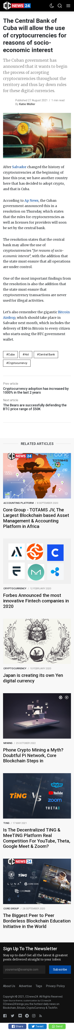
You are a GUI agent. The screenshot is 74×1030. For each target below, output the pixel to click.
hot (27, 354)
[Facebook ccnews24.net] (5, 1015)
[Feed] (41, 1015)
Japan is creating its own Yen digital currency (33, 678)
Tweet (39, 1026)
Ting (6, 823)
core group (11, 908)
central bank (47, 354)
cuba (11, 354)
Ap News (31, 201)
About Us (9, 986)
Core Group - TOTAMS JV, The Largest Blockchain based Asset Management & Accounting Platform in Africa (36, 518)
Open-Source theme (12, 1000)
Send (58, 1026)
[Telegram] (27, 1015)
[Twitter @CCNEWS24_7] (12, 1015)
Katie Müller (27, 104)
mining (8, 743)
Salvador (19, 167)
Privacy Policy (55, 986)
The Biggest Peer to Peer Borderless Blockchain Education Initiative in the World (37, 921)
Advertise (25, 986)
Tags (39, 986)
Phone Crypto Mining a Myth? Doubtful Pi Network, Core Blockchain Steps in (33, 755)
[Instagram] (34, 1015)
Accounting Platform (18, 503)
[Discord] (20, 1015)
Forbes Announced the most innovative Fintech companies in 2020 (36, 601)
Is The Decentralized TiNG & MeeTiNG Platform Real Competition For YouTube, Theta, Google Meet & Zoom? (36, 838)
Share (19, 1026)
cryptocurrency (17, 363)
